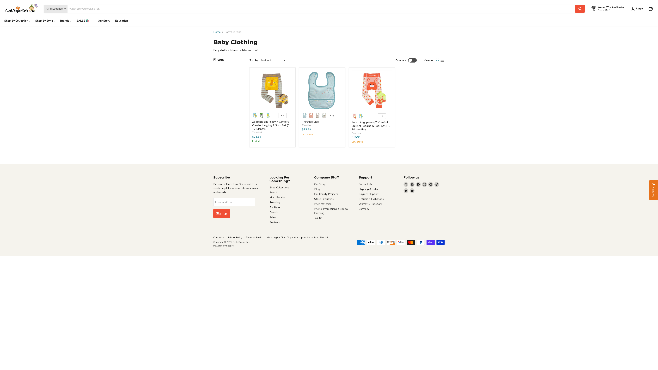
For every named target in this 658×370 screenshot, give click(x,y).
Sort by (253, 60)
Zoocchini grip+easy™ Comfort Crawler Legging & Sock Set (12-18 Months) (372, 125)
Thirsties (306, 125)
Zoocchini (257, 132)
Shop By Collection (16, 21)
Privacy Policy (235, 237)
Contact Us (365, 184)
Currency (364, 209)
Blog (317, 189)
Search (273, 192)
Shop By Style (44, 21)
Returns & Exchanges (371, 199)
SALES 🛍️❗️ (84, 21)
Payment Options (369, 194)
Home (217, 32)
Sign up (221, 213)
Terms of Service (254, 237)
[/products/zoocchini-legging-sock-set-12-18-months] (372, 90)
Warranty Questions (370, 204)
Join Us (318, 218)
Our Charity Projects (326, 194)
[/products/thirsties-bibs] (322, 90)
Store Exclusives (324, 199)
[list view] (442, 60)
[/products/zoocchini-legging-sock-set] (272, 90)
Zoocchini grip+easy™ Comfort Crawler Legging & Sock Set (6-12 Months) (271, 125)
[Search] (580, 9)
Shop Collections (279, 187)
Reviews (275, 222)
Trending (275, 202)
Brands (65, 21)
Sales (273, 217)
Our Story (104, 21)
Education (122, 21)
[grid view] (437, 60)
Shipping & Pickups (370, 189)
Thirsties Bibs (310, 122)
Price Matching (323, 204)
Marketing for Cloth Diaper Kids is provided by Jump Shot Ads (298, 237)
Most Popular (277, 197)
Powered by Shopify (223, 245)
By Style (275, 207)
